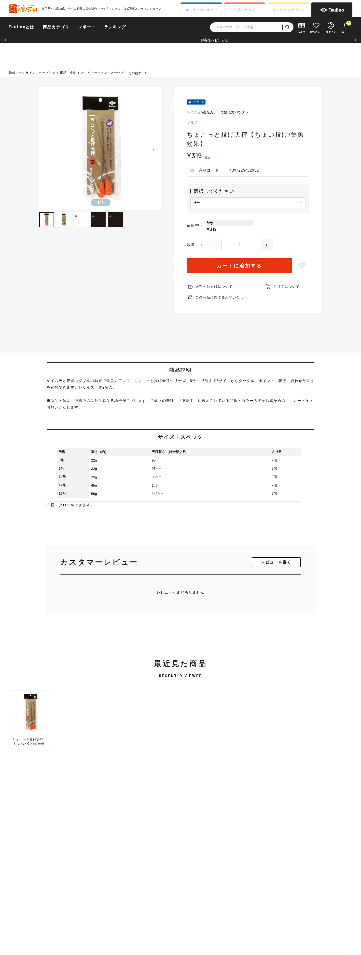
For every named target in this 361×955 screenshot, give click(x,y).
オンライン (201, 10)
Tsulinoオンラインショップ (28, 73)
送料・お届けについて (214, 286)
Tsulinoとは (21, 27)
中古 (244, 10)
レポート (87, 27)
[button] (5, 40)
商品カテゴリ (56, 27)
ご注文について (287, 286)
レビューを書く (276, 562)
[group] (31, 720)
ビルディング (288, 10)
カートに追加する (239, 265)
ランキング (115, 27)
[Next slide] (153, 148)
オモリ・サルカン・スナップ (102, 73)
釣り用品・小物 (64, 73)
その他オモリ (138, 73)
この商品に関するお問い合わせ (221, 297)
